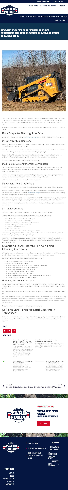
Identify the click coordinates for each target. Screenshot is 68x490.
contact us (24, 319)
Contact (62, 5)
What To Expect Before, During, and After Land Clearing (55, 362)
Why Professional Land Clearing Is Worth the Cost (23, 362)
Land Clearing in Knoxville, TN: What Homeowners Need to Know (46, 340)
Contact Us (9, 484)
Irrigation (64, 17)
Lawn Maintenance (43, 17)
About (36, 5)
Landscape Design (54, 17)
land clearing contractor (31, 137)
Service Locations (60, 20)
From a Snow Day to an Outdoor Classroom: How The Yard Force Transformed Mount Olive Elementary (22, 342)
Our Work (43, 5)
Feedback (10, 481)
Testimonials (53, 5)
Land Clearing (32, 17)
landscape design (34, 192)
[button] (5, 331)
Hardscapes (23, 17)
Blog (12, 476)
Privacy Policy (8, 478)
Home (31, 5)
